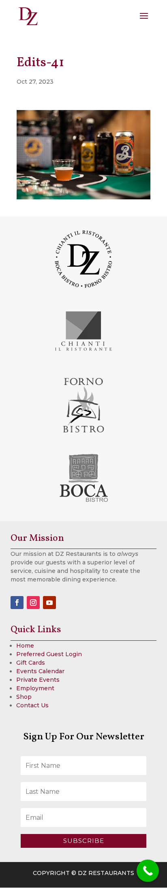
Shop (24, 696)
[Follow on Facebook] (17, 602)
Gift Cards (30, 662)
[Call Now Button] (148, 871)
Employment (35, 688)
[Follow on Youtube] (49, 602)
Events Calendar (40, 671)
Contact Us (32, 705)
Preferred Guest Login (49, 654)
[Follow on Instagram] (33, 602)
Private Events (38, 679)
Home (25, 645)
